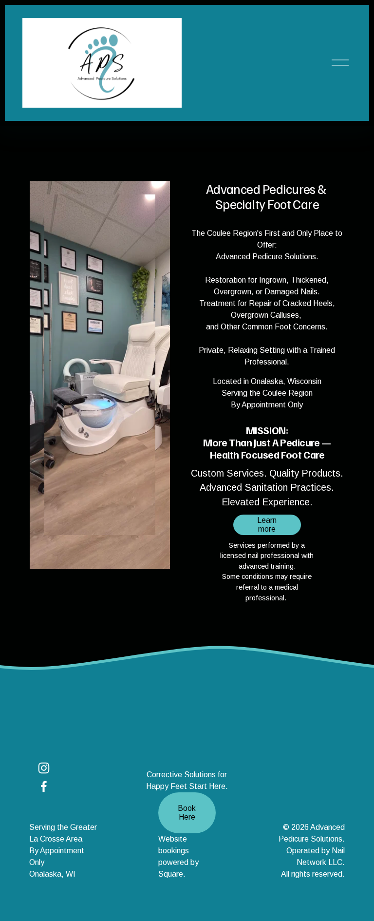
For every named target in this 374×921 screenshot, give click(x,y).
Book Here (187, 812)
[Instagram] (44, 768)
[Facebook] (44, 786)
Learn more (267, 524)
